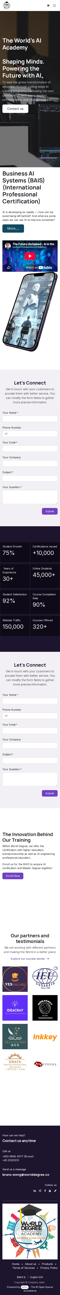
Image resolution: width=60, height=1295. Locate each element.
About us (30, 1264)
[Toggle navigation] (54, 5)
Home (15, 1264)
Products (47, 1264)
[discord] (55, 1191)
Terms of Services (23, 1267)
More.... (13, 228)
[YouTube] (50, 1191)
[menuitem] (21, 1277)
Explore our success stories (28, 958)
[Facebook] (45, 1191)
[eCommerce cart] (48, 5)
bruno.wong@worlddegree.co (25, 1174)
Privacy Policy (49, 1267)
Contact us (15, 109)
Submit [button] (49, 511)
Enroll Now (13, 875)
